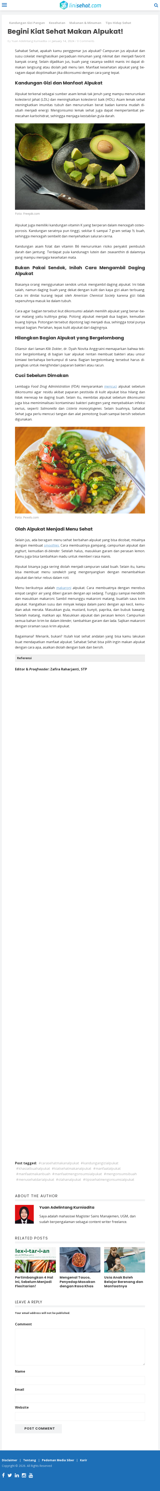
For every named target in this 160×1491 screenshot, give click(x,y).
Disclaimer (9, 1460)
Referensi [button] (24, 658)
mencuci (110, 386)
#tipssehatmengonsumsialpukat (108, 1179)
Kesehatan (57, 23)
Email (19, 1389)
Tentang (29, 1460)
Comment (23, 1324)
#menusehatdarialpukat (35, 1179)
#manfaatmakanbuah (33, 1174)
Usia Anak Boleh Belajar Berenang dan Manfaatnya (123, 1282)
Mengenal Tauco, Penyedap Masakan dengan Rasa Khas (77, 1282)
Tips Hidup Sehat (118, 23)
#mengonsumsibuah (120, 1174)
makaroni (63, 587)
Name (20, 1371)
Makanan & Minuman (85, 23)
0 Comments (85, 41)
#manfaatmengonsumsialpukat (77, 1174)
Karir (83, 1460)
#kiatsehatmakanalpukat (71, 1168)
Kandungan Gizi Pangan (27, 23)
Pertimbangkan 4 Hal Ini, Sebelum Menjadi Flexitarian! (34, 1282)
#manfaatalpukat (107, 1168)
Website (22, 1407)
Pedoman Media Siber (58, 1460)
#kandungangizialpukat (99, 1163)
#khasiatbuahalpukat (33, 1168)
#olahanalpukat (68, 1179)
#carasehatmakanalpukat (59, 1163)
